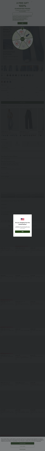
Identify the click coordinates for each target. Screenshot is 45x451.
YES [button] (22, 231)
